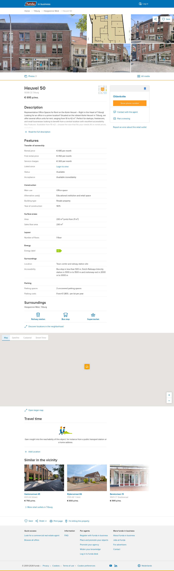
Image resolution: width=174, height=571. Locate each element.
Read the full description (39, 132)
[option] (44, 483)
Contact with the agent (127, 112)
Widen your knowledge (90, 549)
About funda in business (124, 535)
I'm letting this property (79, 521)
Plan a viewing (123, 118)
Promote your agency (89, 544)
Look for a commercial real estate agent (41, 535)
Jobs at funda (119, 540)
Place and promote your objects (94, 540)
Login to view (63, 166)
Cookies (56, 565)
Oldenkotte (119, 96)
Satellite (15, 337)
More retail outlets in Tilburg (39, 507)
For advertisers (119, 544)
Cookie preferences (86, 565)
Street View (41, 337)
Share (41, 521)
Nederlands (147, 565)
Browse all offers (31, 540)
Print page (58, 521)
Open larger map (35, 410)
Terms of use (68, 565)
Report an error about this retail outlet (129, 127)
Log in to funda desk (89, 554)
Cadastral (27, 337)
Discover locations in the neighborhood (45, 326)
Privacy (46, 565)
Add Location (34, 451)
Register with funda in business (94, 535)
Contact (116, 549)
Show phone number (130, 103)
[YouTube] (111, 565)
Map (6, 337)
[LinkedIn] (116, 565)
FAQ (66, 535)
